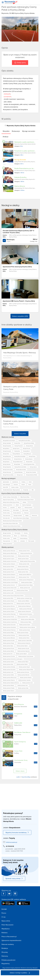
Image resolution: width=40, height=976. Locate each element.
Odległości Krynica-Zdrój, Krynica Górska (11, 526)
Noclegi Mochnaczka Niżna (24, 440)
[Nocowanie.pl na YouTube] (9, 894)
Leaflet (18, 777)
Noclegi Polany (32, 456)
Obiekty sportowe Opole (23, 558)
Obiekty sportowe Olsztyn (22, 632)
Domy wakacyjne (6, 484)
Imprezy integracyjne (26, 505)
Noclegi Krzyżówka (7, 445)
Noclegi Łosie (20, 475)
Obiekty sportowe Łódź (8, 590)
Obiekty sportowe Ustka (24, 564)
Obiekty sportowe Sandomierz (9, 627)
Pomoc (4, 913)
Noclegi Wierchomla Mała (19, 456)
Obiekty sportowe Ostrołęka (9, 667)
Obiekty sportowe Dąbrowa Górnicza (11, 682)
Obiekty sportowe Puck (8, 603)
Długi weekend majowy (9, 968)
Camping (23, 482)
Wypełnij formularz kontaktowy (16, 832)
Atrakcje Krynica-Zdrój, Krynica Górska (11, 502)
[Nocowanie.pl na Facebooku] (3, 894)
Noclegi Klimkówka (18, 472)
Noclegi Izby (17, 451)
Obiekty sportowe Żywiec (24, 624)
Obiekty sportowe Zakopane (9, 564)
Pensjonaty (25, 489)
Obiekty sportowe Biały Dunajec (10, 553)
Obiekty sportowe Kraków (23, 556)
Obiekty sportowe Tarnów (8, 616)
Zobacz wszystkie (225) (20, 316)
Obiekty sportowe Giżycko (8, 601)
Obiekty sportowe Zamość (8, 611)
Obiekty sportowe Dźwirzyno (9, 574)
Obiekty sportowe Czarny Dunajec (25, 656)
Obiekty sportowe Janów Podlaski (10, 582)
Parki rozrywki (25, 510)
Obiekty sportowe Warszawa (9, 550)
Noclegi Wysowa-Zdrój (21, 469)
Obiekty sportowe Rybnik (8, 651)
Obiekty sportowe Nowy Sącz (9, 614)
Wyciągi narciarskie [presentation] (28, 131)
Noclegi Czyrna (16, 448)
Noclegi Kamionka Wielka (31, 475)
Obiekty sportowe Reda (8, 569)
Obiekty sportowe (28, 507)
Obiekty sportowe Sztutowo (9, 635)
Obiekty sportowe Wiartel (22, 664)
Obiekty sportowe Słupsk (24, 667)
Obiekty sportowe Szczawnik (9, 669)
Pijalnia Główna (19, 186)
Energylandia (18, 714)
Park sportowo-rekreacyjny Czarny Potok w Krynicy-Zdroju (19, 8)
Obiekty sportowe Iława (8, 664)
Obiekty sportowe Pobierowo (9, 630)
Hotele (29, 484)
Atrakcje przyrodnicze (7, 505)
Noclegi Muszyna (27, 453)
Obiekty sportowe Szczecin (9, 585)
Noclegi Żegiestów (7, 467)
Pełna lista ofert (6, 518)
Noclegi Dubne (6, 461)
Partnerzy (5, 956)
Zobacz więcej (20, 771)
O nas (3, 917)
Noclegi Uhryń (6, 453)
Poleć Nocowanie (7, 925)
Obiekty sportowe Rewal (24, 635)
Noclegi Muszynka (7, 456)
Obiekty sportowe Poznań (8, 648)
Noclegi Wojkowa (16, 453)
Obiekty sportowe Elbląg (8, 632)
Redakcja (5, 948)
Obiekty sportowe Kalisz (23, 688)
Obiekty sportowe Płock (23, 616)
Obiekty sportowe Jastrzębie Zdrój (24, 598)
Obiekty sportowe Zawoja (8, 643)
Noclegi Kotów (29, 461)
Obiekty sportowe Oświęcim (9, 577)
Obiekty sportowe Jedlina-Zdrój (25, 640)
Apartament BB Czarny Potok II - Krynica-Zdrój (19, 301)
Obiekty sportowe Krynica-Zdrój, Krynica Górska (13, 595)
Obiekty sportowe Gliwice (25, 622)
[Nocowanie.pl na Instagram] (15, 894)
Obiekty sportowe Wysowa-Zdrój (26, 669)
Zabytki (26, 515)
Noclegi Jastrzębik (7, 443)
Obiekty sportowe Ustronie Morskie (27, 627)
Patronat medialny (8, 944)
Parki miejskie (16, 510)
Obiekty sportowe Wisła (8, 598)
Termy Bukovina (19, 704)
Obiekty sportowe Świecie (8, 690)
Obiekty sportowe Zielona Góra (10, 587)
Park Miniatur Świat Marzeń (22, 732)
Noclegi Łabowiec (7, 464)
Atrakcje (24, 502)
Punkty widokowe (17, 512)
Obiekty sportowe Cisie (22, 685)
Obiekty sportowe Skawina (25, 677)
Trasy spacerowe (6, 515)
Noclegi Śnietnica (18, 459)
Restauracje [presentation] (16, 131)
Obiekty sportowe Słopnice (9, 680)
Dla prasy (5, 952)
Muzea (19, 507)
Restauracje (34, 515)
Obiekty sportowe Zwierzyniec (24, 611)
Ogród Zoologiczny (20, 742)
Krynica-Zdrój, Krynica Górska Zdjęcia (21, 518)
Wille (33, 489)
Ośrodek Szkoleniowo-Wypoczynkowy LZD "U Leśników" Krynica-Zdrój (18, 231)
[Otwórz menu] (3, 2)
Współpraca (6, 929)
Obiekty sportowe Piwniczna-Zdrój (27, 561)
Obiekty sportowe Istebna (8, 661)
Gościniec (16, 484)
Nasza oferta (6, 921)
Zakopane (35, 968)
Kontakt (4, 909)
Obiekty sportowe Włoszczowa (9, 677)
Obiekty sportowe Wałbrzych (24, 606)
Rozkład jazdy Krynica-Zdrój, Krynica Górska (12, 520)
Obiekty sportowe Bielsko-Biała (27, 619)
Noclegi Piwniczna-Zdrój (8, 475)
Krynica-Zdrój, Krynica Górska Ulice (10, 523)
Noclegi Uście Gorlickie (31, 472)
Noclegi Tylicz (17, 443)
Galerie (17, 505)
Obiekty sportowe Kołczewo (23, 672)
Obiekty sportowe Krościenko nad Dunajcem (12, 659)
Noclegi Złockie (29, 445)
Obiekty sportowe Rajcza (23, 661)
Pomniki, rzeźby (6, 512)
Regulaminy (6, 963)
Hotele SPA (5, 487)
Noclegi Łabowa (33, 467)
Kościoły (5, 507)
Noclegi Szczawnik (7, 451)
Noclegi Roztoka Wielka (29, 443)
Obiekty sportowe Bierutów (23, 675)
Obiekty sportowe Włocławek (25, 608)
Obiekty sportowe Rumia (24, 638)
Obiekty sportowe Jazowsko (24, 680)
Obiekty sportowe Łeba (25, 587)
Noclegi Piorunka (26, 448)
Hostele (23, 484)
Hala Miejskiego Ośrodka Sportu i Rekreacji (19, 352)
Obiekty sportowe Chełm (24, 550)
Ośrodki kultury (6, 510)
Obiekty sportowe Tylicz (23, 571)
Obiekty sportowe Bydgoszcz (9, 608)
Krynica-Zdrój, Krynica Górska (24, 13)
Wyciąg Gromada (20, 160)
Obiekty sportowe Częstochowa (10, 622)
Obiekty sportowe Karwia (24, 630)
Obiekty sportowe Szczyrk (23, 648)
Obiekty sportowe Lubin (8, 672)
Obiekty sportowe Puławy (22, 590)
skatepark (7, 94)
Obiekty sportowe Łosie (27, 682)
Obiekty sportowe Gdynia (26, 582)
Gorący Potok (18, 751)
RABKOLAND (18, 723)
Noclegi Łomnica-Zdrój (8, 469)
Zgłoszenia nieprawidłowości (11, 940)
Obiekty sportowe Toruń (24, 577)
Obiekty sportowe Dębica (22, 645)
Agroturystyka (6, 482)
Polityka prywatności (8, 960)
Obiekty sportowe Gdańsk (8, 566)
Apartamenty (15, 482)
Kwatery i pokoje (15, 487)
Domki (30, 482)
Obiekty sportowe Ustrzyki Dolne (10, 619)
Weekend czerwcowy (26, 968)
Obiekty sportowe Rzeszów (23, 569)
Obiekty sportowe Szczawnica (25, 614)
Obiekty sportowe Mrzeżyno (9, 638)
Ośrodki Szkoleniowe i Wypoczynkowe (11, 489)
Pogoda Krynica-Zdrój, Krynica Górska (25, 499)
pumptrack (7, 96)
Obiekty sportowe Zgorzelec (23, 651)
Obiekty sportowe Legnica (8, 558)
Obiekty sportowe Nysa (8, 645)
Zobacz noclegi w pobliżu (19, 973)
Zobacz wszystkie (20, 433)
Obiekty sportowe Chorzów (9, 656)
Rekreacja (26, 512)
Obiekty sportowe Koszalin (9, 640)
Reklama (4, 932)
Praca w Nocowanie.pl (9, 936)
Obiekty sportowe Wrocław (9, 606)
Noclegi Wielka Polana (18, 461)
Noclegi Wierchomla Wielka (20, 467)
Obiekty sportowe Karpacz (8, 556)
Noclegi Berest (26, 451)
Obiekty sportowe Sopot (23, 566)
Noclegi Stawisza (29, 459)
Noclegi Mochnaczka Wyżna (9, 440)
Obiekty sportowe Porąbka (8, 688)
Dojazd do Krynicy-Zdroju (8, 499)
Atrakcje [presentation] (5, 137)
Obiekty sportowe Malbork (23, 601)
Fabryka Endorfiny (20, 177)
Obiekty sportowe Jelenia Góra (23, 603)
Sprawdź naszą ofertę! (13, 878)
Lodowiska (12, 507)
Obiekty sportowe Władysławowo (26, 579)
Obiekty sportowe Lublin (8, 593)
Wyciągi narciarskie (18, 515)
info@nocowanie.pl (11, 842)
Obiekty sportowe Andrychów (23, 643)
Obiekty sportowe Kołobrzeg (9, 579)
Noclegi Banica (6, 448)
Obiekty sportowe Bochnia (26, 553)
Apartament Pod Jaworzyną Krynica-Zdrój (17, 267)
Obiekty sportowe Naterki (8, 685)
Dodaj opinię (21, 62)
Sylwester (17, 968)
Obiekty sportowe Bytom (21, 653)
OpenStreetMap (26, 777)
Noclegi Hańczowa (7, 472)
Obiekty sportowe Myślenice (25, 574)
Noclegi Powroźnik (19, 445)
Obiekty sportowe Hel (7, 653)
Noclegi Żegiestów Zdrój (29, 464)
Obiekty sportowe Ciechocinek (9, 561)
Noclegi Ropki (17, 464)
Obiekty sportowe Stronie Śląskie (25, 585)
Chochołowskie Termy (20, 760)
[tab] (6, 131)
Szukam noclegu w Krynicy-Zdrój (10, 497)
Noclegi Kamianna (7, 459)
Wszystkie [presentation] (6, 131)
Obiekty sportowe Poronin (8, 571)
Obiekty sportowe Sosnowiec (9, 624)
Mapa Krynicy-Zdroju (25, 497)
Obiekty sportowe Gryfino (8, 675)
